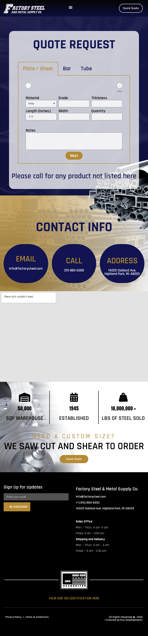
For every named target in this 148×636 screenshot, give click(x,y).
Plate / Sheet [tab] (38, 68)
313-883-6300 (74, 270)
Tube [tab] (86, 68)
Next (74, 155)
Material (32, 98)
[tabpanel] (74, 120)
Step (119, 91)
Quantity (98, 111)
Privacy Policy (13, 617)
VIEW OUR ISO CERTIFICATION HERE (74, 598)
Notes (31, 130)
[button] (71, 7)
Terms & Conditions (37, 617)
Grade (63, 98)
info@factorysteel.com (26, 268)
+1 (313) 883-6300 (88, 502)
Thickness (99, 98)
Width (63, 111)
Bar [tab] (67, 68)
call (38, 176)
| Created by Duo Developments (124, 620)
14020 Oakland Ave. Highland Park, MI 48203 (122, 272)
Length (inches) (38, 111)
